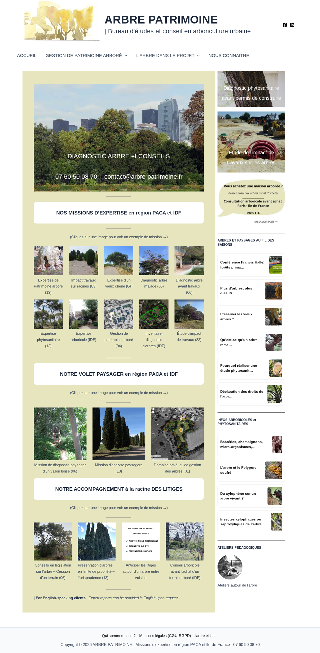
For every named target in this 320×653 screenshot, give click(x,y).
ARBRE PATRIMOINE (161, 19)
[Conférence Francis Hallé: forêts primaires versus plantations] (275, 265)
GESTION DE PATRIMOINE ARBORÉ (84, 55)
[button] (124, 55)
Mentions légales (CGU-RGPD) (165, 636)
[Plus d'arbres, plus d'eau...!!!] (273, 291)
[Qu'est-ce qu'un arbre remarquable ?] (274, 342)
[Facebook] (284, 24)
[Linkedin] (292, 24)
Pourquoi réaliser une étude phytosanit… (238, 368)
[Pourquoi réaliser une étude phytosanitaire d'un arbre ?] (275, 368)
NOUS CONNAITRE (228, 55)
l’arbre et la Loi (206, 636)
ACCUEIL (26, 55)
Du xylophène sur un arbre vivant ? (238, 496)
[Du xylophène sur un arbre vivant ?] (275, 496)
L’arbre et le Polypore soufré (238, 470)
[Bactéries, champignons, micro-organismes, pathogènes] (277, 444)
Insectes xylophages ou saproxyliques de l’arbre (241, 521)
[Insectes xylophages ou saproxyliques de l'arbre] (276, 521)
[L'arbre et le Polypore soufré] (273, 470)
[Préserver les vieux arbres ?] (273, 317)
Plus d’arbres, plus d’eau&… (236, 290)
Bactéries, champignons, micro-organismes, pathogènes (241, 444)
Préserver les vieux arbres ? (236, 316)
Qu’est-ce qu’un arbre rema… (239, 342)
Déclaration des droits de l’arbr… (241, 394)
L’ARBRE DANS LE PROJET (165, 55)
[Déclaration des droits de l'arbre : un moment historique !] (274, 394)
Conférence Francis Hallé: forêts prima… (242, 264)
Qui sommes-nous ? (119, 636)
